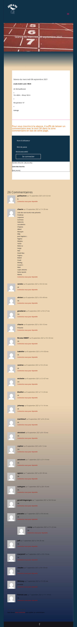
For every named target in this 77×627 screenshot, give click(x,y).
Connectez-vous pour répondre (27, 201)
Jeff (18, 541)
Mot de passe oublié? (22, 151)
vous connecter (20, 612)
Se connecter (28, 156)
